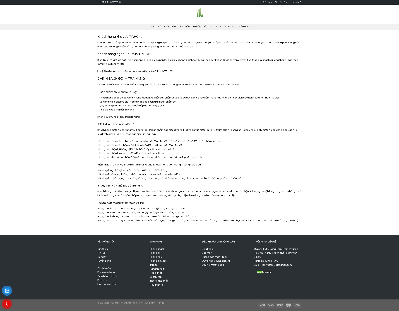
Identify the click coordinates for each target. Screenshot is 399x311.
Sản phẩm (184, 27)
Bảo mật (207, 253)
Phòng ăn (155, 253)
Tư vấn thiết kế (202, 27)
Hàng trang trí (157, 269)
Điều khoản (208, 249)
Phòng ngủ (156, 257)
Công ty (101, 257)
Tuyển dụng (243, 27)
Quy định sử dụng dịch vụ (216, 261)
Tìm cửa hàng (281, 2)
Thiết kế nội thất (159, 281)
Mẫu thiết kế (156, 285)
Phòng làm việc (158, 261)
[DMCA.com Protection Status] (264, 272)
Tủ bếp (154, 265)
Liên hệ (229, 27)
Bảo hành (102, 280)
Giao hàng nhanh (107, 276)
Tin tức (101, 253)
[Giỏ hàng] (294, 14)
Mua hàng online (106, 284)
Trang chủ (155, 27)
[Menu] (99, 14)
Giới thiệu (267, 2)
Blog (219, 27)
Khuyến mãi (296, 2)
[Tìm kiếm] (290, 14)
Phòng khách (157, 249)
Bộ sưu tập (156, 277)
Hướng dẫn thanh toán (215, 257)
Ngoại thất (156, 273)
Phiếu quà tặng (106, 272)
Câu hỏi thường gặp (213, 265)
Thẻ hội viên (104, 268)
